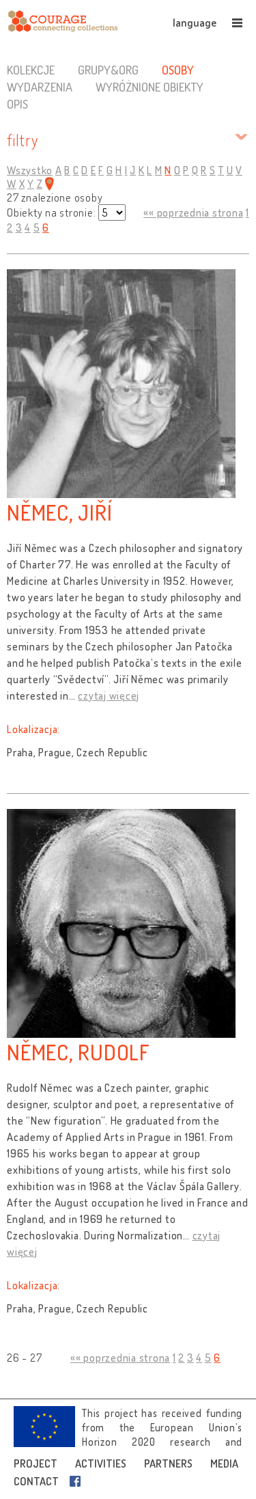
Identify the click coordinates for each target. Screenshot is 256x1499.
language (194, 22)
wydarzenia (39, 86)
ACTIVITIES (100, 1463)
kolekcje (31, 69)
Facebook (78, 1481)
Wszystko (30, 170)
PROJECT (35, 1463)
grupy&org (108, 69)
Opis (17, 103)
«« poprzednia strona (193, 212)
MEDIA (224, 1463)
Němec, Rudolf (78, 1052)
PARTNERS (168, 1463)
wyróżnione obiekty (149, 86)
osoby (178, 69)
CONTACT (36, 1481)
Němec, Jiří (59, 512)
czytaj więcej (108, 695)
